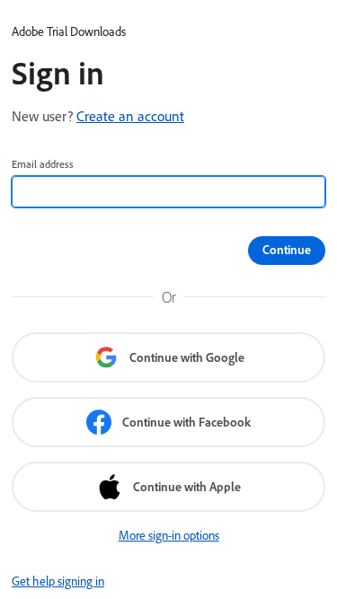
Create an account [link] (130, 116)
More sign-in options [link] (169, 535)
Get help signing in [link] (58, 581)
